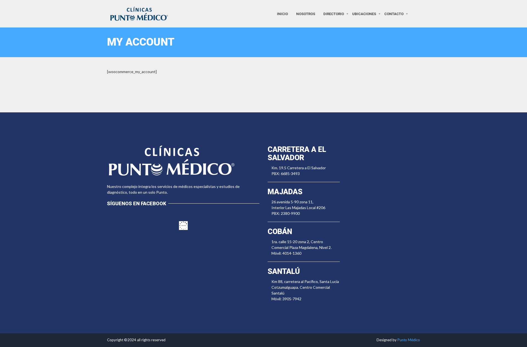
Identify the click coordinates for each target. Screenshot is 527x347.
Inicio (282, 14)
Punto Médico (408, 340)
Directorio (333, 14)
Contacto (393, 14)
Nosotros (305, 14)
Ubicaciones (364, 14)
